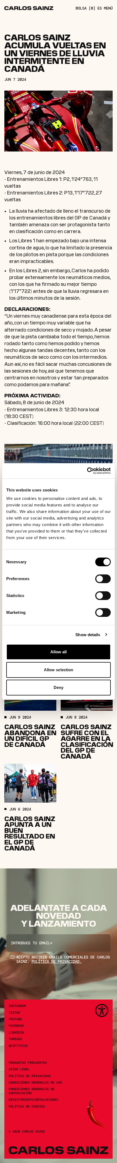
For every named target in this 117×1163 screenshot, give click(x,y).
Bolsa (85, 8)
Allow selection (58, 669)
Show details (87, 634)
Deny (58, 687)
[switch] (103, 578)
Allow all (58, 651)
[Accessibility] (101, 1010)
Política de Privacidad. (57, 961)
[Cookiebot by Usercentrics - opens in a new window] (87, 470)
